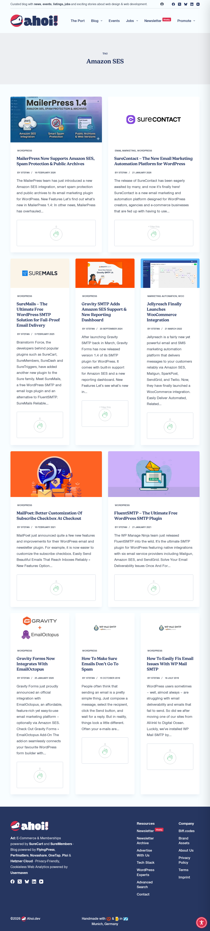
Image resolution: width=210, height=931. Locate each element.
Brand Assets (184, 840)
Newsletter (157, 20)
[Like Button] (56, 234)
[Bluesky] (185, 4)
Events (114, 20)
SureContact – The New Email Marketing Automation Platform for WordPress (153, 161)
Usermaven (19, 872)
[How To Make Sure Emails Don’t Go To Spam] (104, 628)
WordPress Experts (145, 872)
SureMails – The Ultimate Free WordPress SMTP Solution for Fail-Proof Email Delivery (38, 314)
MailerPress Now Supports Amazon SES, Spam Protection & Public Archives (56, 161)
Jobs (130, 20)
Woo (181, 296)
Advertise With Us (144, 852)
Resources (146, 823)
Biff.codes (187, 830)
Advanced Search (145, 884)
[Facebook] (173, 4)
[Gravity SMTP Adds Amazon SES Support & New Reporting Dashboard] (104, 273)
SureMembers (61, 843)
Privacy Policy (184, 860)
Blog (94, 20)
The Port (78, 20)
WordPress (24, 150)
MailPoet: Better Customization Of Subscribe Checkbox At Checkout (49, 515)
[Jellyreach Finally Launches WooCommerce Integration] (170, 273)
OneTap (54, 855)
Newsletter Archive (145, 840)
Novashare (38, 855)
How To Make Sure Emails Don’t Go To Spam (100, 664)
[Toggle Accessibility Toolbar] (201, 922)
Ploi (65, 855)
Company (186, 823)
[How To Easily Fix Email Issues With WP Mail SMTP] (170, 628)
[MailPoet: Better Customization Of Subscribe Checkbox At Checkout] (56, 474)
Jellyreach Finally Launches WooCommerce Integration (164, 312)
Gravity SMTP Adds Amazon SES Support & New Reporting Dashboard (104, 312)
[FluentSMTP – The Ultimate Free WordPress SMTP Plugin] (154, 474)
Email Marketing (125, 150)
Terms (183, 869)
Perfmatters (19, 855)
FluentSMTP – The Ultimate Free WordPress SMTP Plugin (145, 515)
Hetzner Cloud (21, 861)
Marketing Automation (162, 296)
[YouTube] (198, 4)
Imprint (184, 877)
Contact (143, 894)
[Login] (162, 4)
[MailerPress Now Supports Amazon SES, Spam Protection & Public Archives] (56, 119)
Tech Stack (145, 862)
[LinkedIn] (191, 4)
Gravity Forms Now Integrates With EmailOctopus (36, 664)
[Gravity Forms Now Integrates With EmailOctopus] (39, 628)
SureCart (36, 843)
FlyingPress (46, 849)
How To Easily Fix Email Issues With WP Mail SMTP (170, 664)
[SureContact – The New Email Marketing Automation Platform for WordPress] (154, 119)
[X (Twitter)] (179, 4)
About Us (186, 850)
